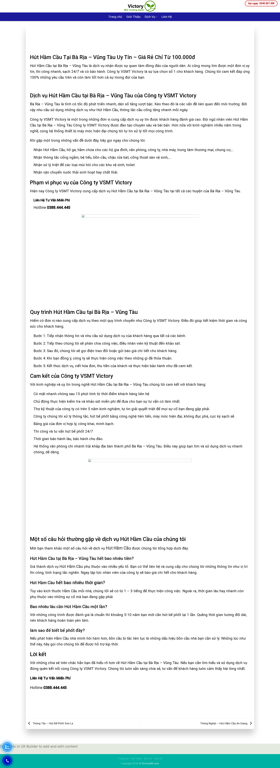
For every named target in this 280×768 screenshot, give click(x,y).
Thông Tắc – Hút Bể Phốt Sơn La (52, 723)
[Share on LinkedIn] (153, 709)
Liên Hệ (167, 17)
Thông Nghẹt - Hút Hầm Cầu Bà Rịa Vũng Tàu (54, 31)
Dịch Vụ (150, 17)
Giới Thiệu (133, 17)
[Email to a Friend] (140, 709)
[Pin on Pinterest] (146, 709)
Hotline (52, 207)
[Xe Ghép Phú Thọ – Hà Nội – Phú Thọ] (140, 6)
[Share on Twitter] (134, 709)
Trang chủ (115, 17)
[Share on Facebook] (127, 709)
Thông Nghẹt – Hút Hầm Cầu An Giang (224, 723)
